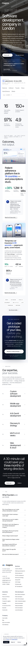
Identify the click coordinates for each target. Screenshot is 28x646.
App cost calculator (6, 622)
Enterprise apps (18, 584)
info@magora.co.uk (6, 582)
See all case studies (13, 310)
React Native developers (20, 594)
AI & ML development (19, 575)
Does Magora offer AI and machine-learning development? (10, 531)
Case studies (4, 618)
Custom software (18, 568)
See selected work (20, 55)
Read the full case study (10, 217)
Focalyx (21, 299)
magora (5, 3)
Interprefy (7, 302)
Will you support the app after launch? (9, 550)
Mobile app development (20, 571)
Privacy (7, 639)
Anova (6, 299)
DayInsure (13, 299)
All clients (6, 95)
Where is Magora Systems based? (10, 535)
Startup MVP (17, 579)
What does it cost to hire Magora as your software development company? (10, 526)
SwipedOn (18, 305)
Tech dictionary (5, 624)
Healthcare (4, 594)
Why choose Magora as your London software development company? (10, 510)
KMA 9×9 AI (16, 302)
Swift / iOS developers (19, 598)
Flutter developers (18, 596)
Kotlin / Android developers (20, 601)
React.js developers (19, 603)
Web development (18, 573)
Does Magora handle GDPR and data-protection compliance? (9, 545)
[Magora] (7, 565)
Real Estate (4, 598)
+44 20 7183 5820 (6, 578)
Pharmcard (10, 305)
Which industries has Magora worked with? (10, 540)
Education (4, 607)
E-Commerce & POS (6, 605)
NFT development (18, 586)
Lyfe (22, 302)
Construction (4, 610)
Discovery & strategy (19, 577)
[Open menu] (24, 3)
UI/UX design (17, 582)
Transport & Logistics (6, 601)
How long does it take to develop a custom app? (10, 515)
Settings (19, 642)
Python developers (19, 607)
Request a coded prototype (13, 351)
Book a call (6, 55)
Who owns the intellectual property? (10, 554)
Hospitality (4, 603)
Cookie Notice (14, 639)
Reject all (13, 642)
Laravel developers (19, 610)
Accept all (6, 642)
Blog (3, 620)
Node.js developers (19, 605)
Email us (19, 483)
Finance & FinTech (6, 596)
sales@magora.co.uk (6, 580)
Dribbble (7, 584)
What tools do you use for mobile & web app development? (10, 520)
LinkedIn (4, 584)
